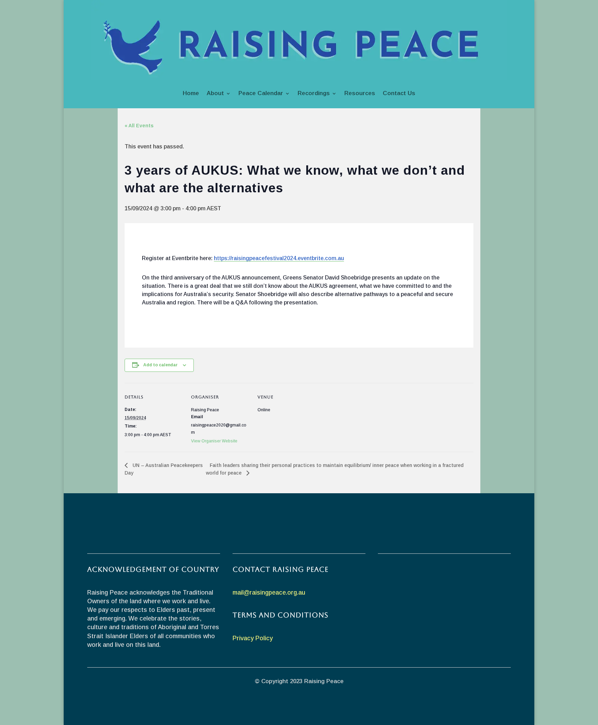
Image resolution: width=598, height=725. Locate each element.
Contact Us (399, 93)
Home (191, 93)
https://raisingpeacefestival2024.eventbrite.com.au (279, 258)
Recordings (314, 93)
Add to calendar (160, 364)
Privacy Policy (253, 638)
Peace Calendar (260, 93)
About (215, 93)
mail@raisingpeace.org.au (269, 592)
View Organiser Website (214, 441)
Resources (359, 93)
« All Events (139, 125)
